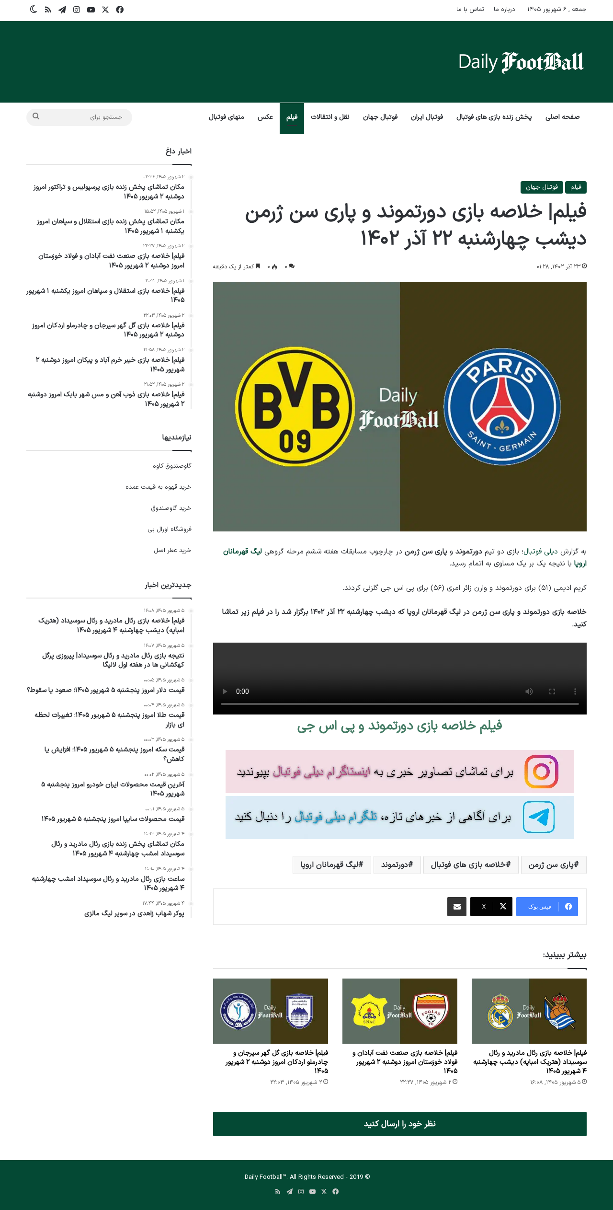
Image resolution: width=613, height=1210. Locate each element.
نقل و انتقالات (330, 117)
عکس (265, 117)
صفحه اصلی (562, 117)
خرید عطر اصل (173, 550)
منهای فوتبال (226, 117)
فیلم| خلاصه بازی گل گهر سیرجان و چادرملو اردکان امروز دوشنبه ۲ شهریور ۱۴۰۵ (277, 1062)
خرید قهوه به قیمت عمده (158, 487)
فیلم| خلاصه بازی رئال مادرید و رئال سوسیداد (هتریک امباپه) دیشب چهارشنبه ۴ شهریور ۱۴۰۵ (530, 1062)
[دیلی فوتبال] (521, 61)
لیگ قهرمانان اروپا (329, 865)
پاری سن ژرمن (551, 865)
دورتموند (394, 865)
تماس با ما (470, 9)
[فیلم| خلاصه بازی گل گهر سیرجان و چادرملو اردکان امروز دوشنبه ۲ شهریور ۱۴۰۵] (270, 1011)
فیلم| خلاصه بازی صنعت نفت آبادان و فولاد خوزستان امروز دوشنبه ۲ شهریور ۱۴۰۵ (404, 1062)
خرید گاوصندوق (171, 508)
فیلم (291, 117)
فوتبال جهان (380, 117)
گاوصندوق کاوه (172, 466)
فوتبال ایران (427, 117)
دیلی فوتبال (540, 551)
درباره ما (504, 9)
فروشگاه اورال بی (170, 529)
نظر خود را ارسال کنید (400, 1124)
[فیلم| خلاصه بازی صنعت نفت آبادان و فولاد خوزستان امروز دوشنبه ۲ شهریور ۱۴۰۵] (399, 1011)
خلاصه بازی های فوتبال (468, 865)
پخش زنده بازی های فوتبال (494, 117)
